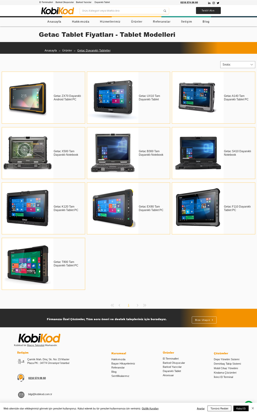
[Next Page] (137, 305)
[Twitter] (218, 3)
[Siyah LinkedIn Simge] (209, 3)
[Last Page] (144, 305)
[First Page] (112, 305)
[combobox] (237, 64)
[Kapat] (253, 408)
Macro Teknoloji (35, 345)
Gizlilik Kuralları (150, 408)
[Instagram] (213, 3)
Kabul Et (241, 408)
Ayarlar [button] (201, 408)
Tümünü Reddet (219, 408)
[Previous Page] (119, 305)
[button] (208, 10)
